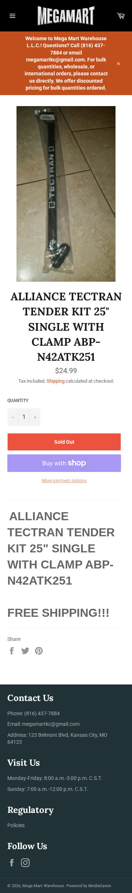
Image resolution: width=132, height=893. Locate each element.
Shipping (56, 381)
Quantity (17, 400)
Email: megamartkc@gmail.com (43, 724)
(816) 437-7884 (42, 713)
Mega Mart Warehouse (43, 885)
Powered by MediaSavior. (89, 885)
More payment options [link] (64, 480)
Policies (16, 825)
